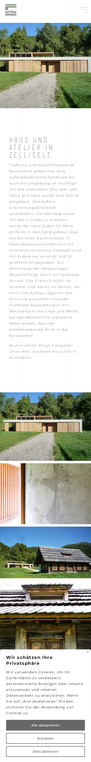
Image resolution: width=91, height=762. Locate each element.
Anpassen (45, 738)
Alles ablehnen (46, 751)
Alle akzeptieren (45, 725)
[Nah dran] (88, 652)
